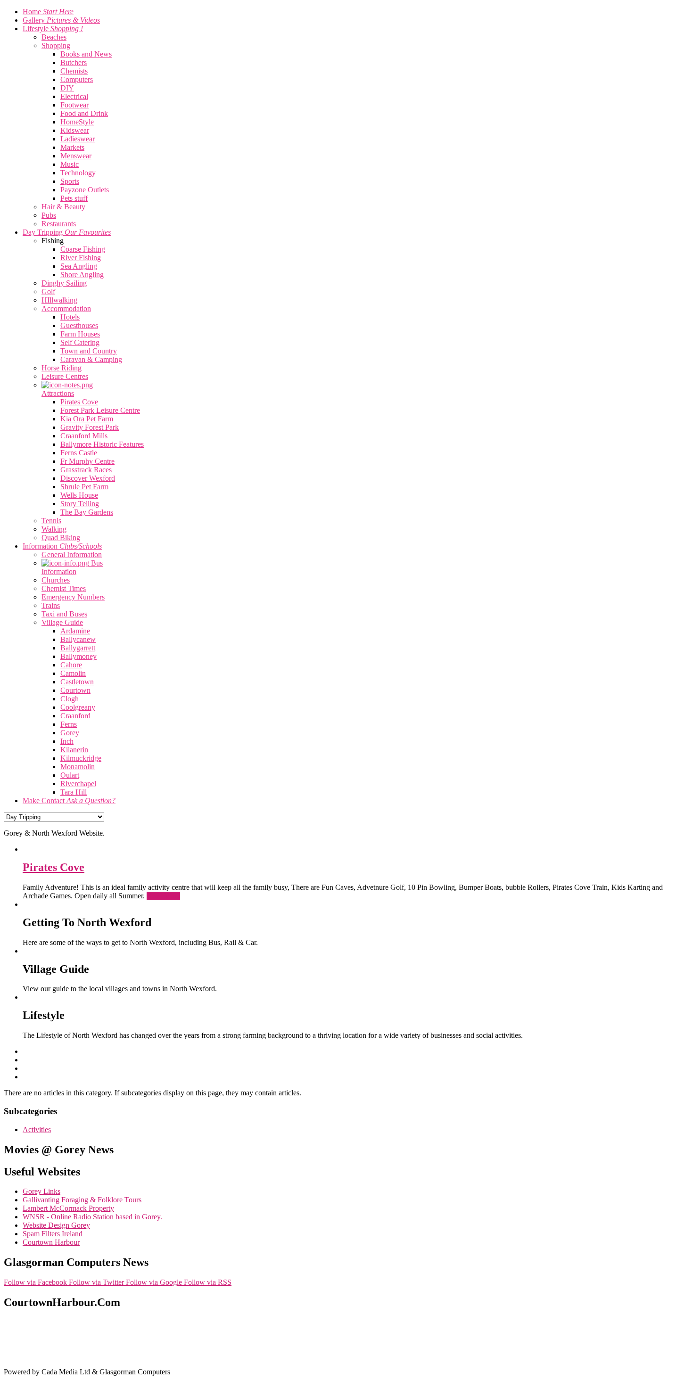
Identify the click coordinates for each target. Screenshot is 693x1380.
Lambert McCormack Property (68, 1208)
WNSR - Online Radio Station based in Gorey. (92, 1217)
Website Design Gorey (56, 1225)
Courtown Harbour (51, 1242)
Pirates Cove (53, 867)
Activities (37, 1129)
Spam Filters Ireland (52, 1234)
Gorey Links (41, 1191)
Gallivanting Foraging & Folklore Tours (82, 1200)
